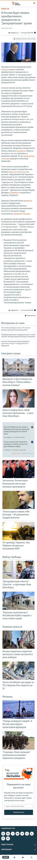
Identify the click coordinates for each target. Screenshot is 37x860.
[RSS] (32, 834)
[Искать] (31, 857)
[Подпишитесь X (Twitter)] (13, 834)
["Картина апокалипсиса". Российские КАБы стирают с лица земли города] (18, 601)
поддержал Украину (21, 214)
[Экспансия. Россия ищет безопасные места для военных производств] (18, 469)
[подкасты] (14, 857)
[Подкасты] (3, 838)
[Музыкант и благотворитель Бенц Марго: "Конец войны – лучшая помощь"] (18, 367)
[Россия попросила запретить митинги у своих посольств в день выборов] (18, 640)
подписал (5, 70)
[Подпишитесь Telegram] (22, 834)
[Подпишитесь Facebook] (8, 834)
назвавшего (15, 193)
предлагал (21, 151)
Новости (5, 9)
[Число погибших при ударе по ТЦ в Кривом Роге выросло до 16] (18, 671)
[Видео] (23, 857)
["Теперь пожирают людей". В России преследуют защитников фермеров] (18, 709)
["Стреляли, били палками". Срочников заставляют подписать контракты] (18, 740)
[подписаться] (8, 838)
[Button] (13, 33)
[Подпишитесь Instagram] (27, 834)
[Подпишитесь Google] (3, 834)
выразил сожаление (16, 172)
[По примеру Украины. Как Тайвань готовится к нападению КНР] (18, 531)
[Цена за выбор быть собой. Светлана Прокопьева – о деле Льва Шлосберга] (18, 398)
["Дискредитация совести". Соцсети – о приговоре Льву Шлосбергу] (18, 570)
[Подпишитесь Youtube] (17, 834)
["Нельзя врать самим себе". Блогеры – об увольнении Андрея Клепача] (18, 500)
